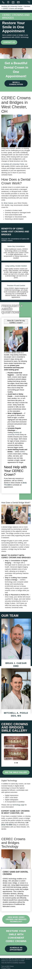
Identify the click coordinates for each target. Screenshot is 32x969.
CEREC (22, 452)
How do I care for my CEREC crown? (16, 322)
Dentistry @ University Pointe (11, 6)
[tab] (16, 321)
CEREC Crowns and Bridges (13, 8)
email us (4, 960)
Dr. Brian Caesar (7, 203)
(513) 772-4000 (6, 825)
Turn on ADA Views (7, 966)
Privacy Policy (5, 968)
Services (27, 6)
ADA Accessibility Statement (16, 962)
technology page (18, 805)
